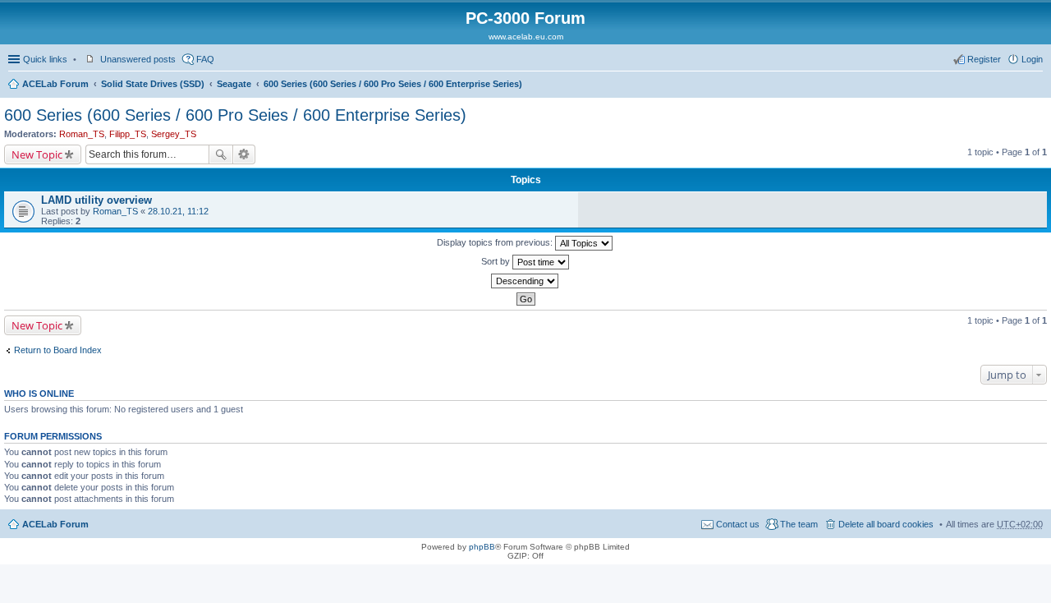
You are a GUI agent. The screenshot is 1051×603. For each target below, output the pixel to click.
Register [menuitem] (984, 59)
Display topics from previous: (496, 242)
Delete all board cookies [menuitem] (886, 524)
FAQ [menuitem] (205, 59)
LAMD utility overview (96, 200)
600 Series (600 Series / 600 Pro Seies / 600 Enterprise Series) (393, 84)
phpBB (482, 546)
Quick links (45, 59)
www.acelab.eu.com (526, 36)
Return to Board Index (58, 350)
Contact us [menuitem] (738, 524)
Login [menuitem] (1032, 59)
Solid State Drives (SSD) (152, 84)
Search (221, 154)
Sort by (496, 261)
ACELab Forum (55, 84)
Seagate (234, 84)
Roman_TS (81, 134)
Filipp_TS (127, 134)
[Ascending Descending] (525, 281)
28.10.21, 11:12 (178, 211)
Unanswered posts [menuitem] (138, 59)
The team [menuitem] (799, 524)
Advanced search (244, 154)
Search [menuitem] (1036, 85)
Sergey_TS (173, 134)
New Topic (36, 154)
